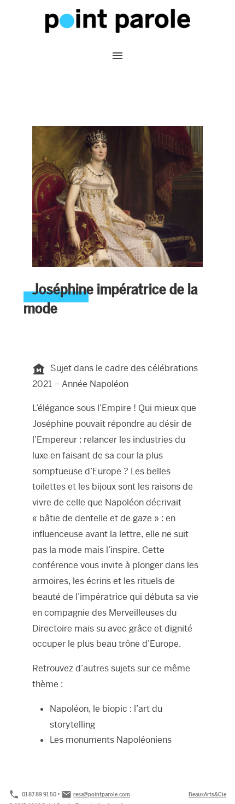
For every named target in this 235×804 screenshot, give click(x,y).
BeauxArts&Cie (207, 794)
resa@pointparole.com (101, 794)
